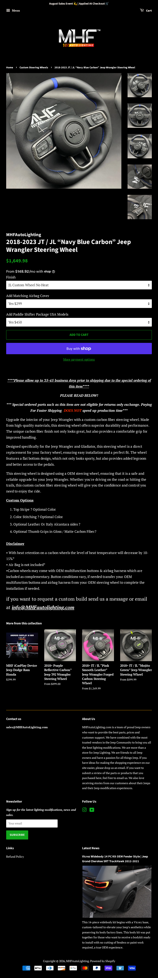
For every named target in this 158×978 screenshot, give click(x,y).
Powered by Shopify (102, 961)
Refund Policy (15, 856)
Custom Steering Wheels (34, 67)
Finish (11, 277)
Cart (148, 11)
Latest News (90, 848)
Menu (15, 10)
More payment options (79, 359)
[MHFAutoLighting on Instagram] (84, 810)
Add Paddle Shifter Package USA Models (37, 314)
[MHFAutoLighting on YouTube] (91, 810)
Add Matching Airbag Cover (27, 295)
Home (9, 67)
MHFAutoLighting (77, 961)
